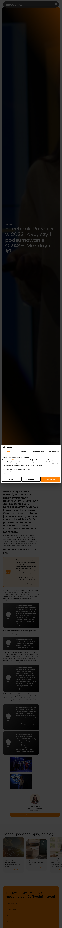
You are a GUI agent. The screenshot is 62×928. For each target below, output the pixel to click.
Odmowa (11, 479)
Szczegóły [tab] (23, 451)
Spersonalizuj (30, 479)
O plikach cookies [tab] (54, 451)
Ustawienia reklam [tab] (38, 451)
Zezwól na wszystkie (50, 479)
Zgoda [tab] (8, 451)
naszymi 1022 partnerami (13, 459)
